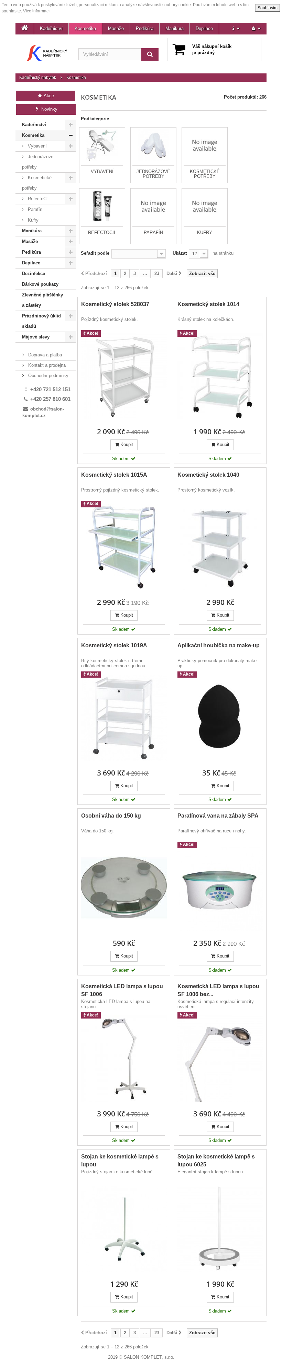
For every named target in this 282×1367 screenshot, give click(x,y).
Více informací (36, 11)
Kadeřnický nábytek (37, 77)
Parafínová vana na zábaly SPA (218, 816)
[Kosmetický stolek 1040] (220, 547)
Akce (48, 95)
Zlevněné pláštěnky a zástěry (42, 300)
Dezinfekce (33, 273)
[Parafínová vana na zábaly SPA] (220, 888)
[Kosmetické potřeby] (204, 145)
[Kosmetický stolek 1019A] (124, 718)
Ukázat (180, 253)
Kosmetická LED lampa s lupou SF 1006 (122, 990)
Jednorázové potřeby (37, 162)
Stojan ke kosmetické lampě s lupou (120, 1160)
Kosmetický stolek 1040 (208, 475)
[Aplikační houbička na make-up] (220, 718)
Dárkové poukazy (40, 284)
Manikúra (174, 28)
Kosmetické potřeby (37, 183)
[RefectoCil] (102, 206)
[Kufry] (204, 206)
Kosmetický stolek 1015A (114, 475)
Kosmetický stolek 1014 (208, 304)
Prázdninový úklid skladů (41, 321)
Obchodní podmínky (47, 375)
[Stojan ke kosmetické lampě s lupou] (124, 1229)
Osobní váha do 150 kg (111, 816)
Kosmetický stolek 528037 (115, 304)
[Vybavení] (102, 145)
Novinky (48, 109)
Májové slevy (36, 337)
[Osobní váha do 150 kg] (124, 888)
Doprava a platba (44, 354)
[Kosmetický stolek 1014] (220, 376)
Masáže (116, 28)
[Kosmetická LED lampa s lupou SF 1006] (124, 1058)
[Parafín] (153, 206)
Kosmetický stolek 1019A (114, 645)
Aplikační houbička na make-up (218, 645)
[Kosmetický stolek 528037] (124, 376)
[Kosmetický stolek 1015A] (124, 547)
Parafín (34, 209)
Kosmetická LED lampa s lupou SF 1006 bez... (218, 990)
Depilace (204, 28)
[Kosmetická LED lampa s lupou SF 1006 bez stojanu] (220, 1058)
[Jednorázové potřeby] (153, 145)
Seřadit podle (95, 253)
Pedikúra (144, 28)
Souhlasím (268, 8)
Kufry (32, 220)
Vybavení (36, 146)
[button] (236, 28)
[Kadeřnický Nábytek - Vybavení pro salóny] (47, 53)
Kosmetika (85, 28)
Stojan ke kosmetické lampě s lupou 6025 (216, 1160)
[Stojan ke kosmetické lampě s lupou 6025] (220, 1229)
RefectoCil (37, 198)
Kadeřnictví (51, 28)
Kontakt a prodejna (46, 365)
